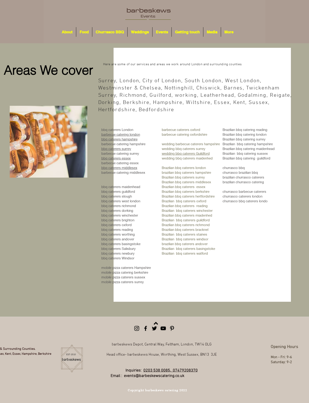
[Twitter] (154, 328)
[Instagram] (136, 328)
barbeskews (148, 10)
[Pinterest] (172, 328)
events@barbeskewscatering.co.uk (154, 376)
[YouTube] (163, 328)
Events (148, 16)
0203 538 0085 (156, 370)
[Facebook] (145, 328)
